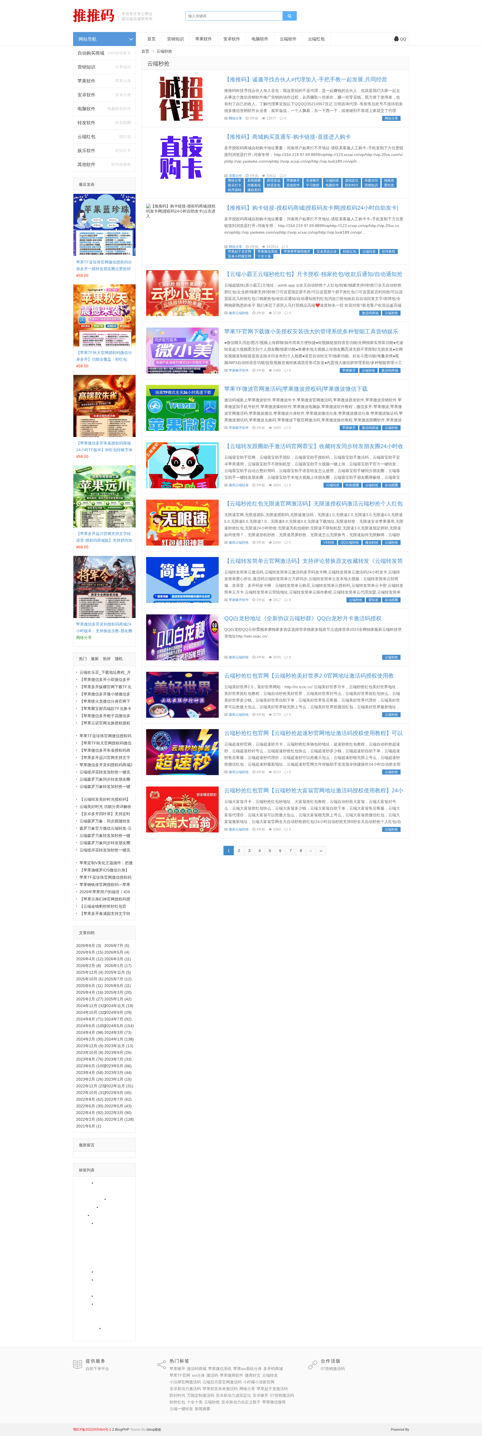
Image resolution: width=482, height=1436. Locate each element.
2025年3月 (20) (118, 992)
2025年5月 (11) (117, 985)
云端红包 (86, 136)
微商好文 (85, 1223)
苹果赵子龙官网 (239, 251)
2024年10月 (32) (91, 1012)
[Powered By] (111, 1430)
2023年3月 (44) (118, 1072)
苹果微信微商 (89, 1328)
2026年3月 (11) (117, 959)
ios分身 (108, 1207)
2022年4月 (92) (89, 1112)
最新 (95, 658)
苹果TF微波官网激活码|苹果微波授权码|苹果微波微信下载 (296, 389)
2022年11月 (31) (118, 1086)
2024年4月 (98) (89, 1032)
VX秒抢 (328, 542)
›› (321, 850)
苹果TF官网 (88, 1207)
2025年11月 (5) (117, 972)
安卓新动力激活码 (93, 1255)
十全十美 (105, 1304)
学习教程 (312, 185)
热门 (83, 658)
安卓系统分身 (327, 251)
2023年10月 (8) (89, 1052)
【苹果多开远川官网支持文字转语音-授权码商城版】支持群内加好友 (104, 540)
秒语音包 (273, 185)
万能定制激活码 (111, 1280)
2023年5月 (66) (118, 1066)
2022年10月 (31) (91, 1092)
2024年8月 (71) (89, 1019)
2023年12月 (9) (89, 1046)
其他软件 (86, 164)
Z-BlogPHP (120, 1430)
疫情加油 (273, 180)
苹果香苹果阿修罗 (297, 251)
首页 (151, 38)
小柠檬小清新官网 (93, 1247)
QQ (403, 39)
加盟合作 (235, 176)
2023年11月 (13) (118, 1046)
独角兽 (389, 180)
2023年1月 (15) (118, 1079)
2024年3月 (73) (118, 1032)
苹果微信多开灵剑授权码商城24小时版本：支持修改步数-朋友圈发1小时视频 (104, 631)
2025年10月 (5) (89, 979)
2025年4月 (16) (89, 992)
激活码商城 (107, 1183)
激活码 (83, 1215)
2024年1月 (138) (119, 1039)
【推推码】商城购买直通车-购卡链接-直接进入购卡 (287, 137)
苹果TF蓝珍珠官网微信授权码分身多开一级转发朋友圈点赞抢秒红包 (104, 269)
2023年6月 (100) (91, 1066)
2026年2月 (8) (88, 965)
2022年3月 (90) (118, 1112)
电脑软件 (86, 108)
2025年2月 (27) (89, 999)
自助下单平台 (97, 1368)
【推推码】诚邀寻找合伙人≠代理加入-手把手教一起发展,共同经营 (305, 79)
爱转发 (389, 185)
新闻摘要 (85, 1336)
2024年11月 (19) (118, 1005)
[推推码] (93, 21)
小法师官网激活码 (93, 1231)
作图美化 (254, 185)
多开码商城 (120, 1199)
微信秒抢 (372, 542)
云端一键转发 (117, 1328)
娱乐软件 (86, 150)
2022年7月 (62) (118, 1099)
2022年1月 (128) (119, 1119)
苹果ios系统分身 (92, 1199)
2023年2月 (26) (89, 1079)
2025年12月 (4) (89, 972)
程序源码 (234, 190)
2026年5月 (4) (116, 952)
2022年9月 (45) (118, 1092)
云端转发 (105, 1223)
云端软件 (288, 38)
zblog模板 (153, 1430)
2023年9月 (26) (118, 1052)
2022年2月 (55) (89, 1119)
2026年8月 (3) (88, 945)
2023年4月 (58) (89, 1072)
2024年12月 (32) (91, 1005)
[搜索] (290, 16)
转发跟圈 (352, 485)
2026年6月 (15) (89, 952)
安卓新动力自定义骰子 (97, 1320)
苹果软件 (86, 81)
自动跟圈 (391, 485)
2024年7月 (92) (118, 1019)
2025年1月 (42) (118, 999)
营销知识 (86, 67)
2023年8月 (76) (89, 1059)
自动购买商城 (91, 53)
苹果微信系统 (89, 1191)
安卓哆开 (85, 1296)
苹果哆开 (85, 1183)
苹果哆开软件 (239, 370)
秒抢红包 (85, 1304)
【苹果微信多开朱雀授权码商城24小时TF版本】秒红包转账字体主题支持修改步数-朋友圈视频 (104, 450)
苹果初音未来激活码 (95, 1263)
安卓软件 (86, 94)
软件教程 (388, 251)
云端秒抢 (85, 1312)
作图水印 (371, 180)
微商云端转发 (239, 485)
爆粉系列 (254, 190)
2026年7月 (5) (116, 945)
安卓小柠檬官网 (239, 256)
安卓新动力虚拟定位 (95, 1288)
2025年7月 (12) (118, 979)
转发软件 (86, 122)
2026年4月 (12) (89, 959)
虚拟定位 (351, 180)
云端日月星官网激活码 (97, 1239)
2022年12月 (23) (91, 1086)
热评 (107, 658)
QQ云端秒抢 (350, 542)
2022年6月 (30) (89, 1106)
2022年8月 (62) (89, 1099)
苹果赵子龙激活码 (113, 1271)
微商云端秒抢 (239, 313)
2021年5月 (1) (88, 1126)
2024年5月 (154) (119, 1026)
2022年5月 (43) (118, 1106)
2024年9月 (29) (118, 1012)
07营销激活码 (109, 1296)
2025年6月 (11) (89, 985)
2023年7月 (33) (118, 1059)
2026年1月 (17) (118, 965)
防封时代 (85, 1280)
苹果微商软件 (105, 1215)
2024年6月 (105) (91, 1026)
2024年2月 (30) (89, 1039)
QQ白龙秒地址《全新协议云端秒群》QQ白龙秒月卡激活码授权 (303, 618)
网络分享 (85, 1271)
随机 (119, 658)
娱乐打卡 (234, 185)
